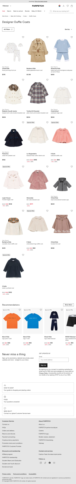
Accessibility (32, 474)
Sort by (67, 29)
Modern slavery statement (47, 437)
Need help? (8, 411)
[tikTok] (45, 463)
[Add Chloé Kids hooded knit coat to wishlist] (72, 211)
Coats (25, 16)
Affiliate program (7, 454)
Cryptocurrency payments (10, 440)
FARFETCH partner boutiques (48, 427)
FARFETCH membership (9, 457)
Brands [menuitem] (27, 11)
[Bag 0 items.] (72, 6)
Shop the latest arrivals (41, 1)
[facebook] (50, 463)
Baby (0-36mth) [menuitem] (37, 11)
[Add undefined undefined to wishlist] (20, 310)
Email (40, 356)
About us (41, 424)
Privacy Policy (43, 373)
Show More (68, 305)
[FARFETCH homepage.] (38, 6)
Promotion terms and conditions (12, 443)
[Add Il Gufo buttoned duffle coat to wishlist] (72, 122)
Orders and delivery (8, 430)
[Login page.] (64, 6)
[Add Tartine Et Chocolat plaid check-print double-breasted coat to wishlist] (47, 80)
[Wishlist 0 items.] (68, 6)
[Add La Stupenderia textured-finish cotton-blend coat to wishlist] (47, 122)
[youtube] (54, 463)
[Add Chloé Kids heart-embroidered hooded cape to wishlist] (72, 167)
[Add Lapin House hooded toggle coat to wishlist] (23, 167)
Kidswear (6, 6)
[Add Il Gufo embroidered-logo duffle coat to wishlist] (47, 211)
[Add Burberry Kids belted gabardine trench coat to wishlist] (47, 37)
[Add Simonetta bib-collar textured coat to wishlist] (47, 167)
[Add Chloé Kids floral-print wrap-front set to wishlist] (23, 37)
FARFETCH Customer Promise (11, 446)
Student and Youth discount (11, 463)
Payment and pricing (8, 437)
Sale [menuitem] (3, 11)
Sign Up (43, 365)
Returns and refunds (8, 433)
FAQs (6, 399)
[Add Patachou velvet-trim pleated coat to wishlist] (23, 122)
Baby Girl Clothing (16, 16)
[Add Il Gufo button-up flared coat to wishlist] (23, 255)
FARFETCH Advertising (46, 440)
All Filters (7, 29)
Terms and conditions (20, 474)
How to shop (9, 388)
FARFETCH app (44, 433)
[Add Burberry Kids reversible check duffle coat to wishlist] (23, 211)
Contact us (5, 424)
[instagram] (41, 463)
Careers (41, 430)
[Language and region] (59, 6)
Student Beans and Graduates (11, 460)
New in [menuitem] (9, 11)
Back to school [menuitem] (18, 11)
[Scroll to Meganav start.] (45, 11)
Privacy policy (6, 474)
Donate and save (7, 466)
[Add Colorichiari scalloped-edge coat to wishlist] (72, 80)
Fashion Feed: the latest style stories (50, 454)
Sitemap (41, 443)
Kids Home (5, 16)
